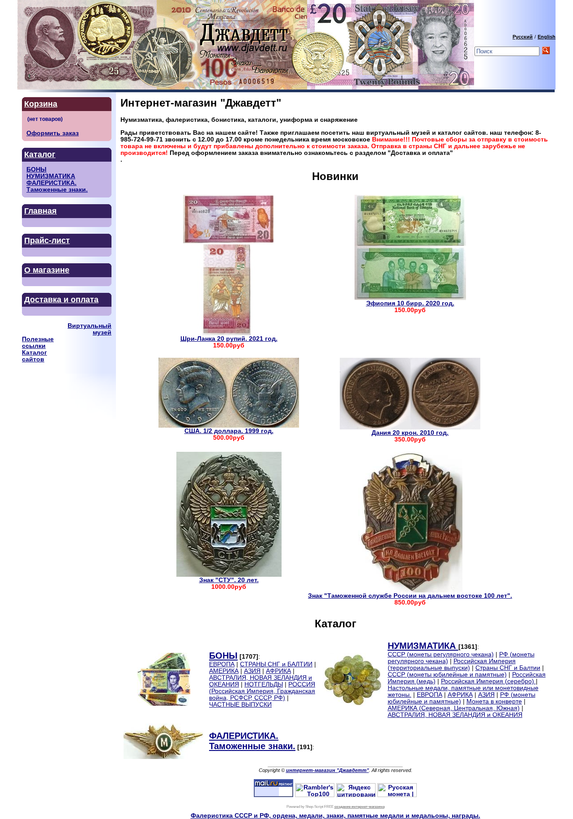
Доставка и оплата (61, 299)
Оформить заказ (52, 133)
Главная (40, 210)
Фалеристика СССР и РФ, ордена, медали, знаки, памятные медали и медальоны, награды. (335, 815)
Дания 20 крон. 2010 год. (410, 432)
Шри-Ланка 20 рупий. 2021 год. (229, 338)
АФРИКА (278, 671)
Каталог (40, 154)
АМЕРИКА (224, 671)
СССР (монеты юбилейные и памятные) (447, 674)
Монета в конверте (494, 701)
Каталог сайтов (34, 356)
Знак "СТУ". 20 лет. (229, 580)
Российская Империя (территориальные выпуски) (452, 664)
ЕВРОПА (222, 664)
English (547, 36)
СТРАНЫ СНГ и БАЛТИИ (276, 664)
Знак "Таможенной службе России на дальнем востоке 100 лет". (410, 595)
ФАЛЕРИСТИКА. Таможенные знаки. (57, 186)
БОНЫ (36, 169)
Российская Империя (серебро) (488, 681)
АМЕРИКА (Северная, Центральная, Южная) (454, 708)
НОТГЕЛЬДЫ (263, 684)
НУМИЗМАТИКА (50, 176)
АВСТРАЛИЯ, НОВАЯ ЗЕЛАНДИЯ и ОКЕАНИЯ (455, 715)
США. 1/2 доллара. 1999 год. (229, 431)
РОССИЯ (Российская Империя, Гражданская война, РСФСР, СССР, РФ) (262, 691)
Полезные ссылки (38, 342)
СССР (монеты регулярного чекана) (441, 654)
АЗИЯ (252, 671)
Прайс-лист (47, 240)
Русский (523, 36)
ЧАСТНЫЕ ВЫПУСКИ (240, 704)
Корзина (40, 103)
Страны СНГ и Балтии (507, 668)
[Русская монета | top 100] (397, 795)
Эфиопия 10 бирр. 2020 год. (410, 303)
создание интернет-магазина (359, 807)
